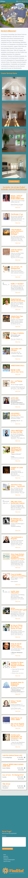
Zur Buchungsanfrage (7, 848)
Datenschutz (5, 857)
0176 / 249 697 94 (22, 1)
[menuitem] (14, 854)
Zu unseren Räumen (14, 181)
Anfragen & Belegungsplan (9, 859)
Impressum (5, 856)
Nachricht (4, 836)
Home (4, 854)
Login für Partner (6, 861)
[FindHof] (14, 873)
